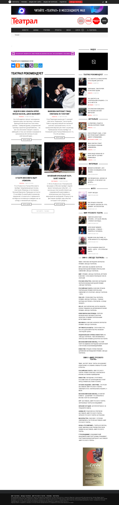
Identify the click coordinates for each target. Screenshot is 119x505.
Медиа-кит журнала (50, 2)
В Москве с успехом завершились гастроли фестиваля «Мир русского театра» (92, 420)
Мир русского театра (93, 139)
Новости (25, 30)
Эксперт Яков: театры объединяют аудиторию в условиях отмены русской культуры (92, 365)
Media (68, 30)
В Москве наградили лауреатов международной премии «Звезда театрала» (92, 283)
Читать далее (26, 139)
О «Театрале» (92, 30)
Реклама (24, 2)
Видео (93, 49)
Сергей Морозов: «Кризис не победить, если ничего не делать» (97, 180)
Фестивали (54, 181)
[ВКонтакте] (13, 65)
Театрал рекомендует (93, 75)
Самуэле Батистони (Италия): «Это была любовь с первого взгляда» (97, 219)
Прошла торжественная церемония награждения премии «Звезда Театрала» (93, 351)
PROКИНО (21, 116)
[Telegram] (22, 65)
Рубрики (46, 30)
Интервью (93, 164)
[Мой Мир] (40, 65)
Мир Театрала (15, 496)
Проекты (58, 30)
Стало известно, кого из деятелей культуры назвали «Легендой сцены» (92, 329)
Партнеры (56, 496)
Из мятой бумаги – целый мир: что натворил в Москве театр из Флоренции (92, 396)
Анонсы (22, 183)
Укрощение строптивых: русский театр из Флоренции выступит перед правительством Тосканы (92, 379)
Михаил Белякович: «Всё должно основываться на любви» (97, 170)
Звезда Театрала (75, 2)
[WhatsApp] (36, 65)
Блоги (79, 30)
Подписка (63, 2)
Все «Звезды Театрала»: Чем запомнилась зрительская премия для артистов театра (93, 337)
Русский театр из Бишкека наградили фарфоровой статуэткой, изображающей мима (93, 344)
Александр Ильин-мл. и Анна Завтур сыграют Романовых (96, 155)
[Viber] (31, 65)
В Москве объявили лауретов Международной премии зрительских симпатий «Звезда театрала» (92, 269)
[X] (27, 65)
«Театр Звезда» (93, 192)
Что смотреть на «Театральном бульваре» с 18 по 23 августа (98, 100)
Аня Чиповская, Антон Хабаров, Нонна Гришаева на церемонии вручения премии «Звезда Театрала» (93, 308)
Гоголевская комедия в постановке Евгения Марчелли (96, 110)
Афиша (35, 30)
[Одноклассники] (18, 65)
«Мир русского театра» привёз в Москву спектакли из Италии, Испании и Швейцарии (92, 372)
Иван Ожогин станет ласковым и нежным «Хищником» (95, 145)
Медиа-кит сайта (35, 2)
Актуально (93, 119)
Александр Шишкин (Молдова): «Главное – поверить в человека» (95, 229)
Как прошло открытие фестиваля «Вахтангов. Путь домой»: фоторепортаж (97, 204)
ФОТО (93, 188)
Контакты (15, 2)
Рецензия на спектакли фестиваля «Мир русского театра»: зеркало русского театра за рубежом (91, 413)
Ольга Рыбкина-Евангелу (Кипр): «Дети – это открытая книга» (98, 249)
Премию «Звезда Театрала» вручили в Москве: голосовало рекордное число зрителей (93, 276)
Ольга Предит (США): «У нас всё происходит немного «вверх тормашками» (97, 135)
